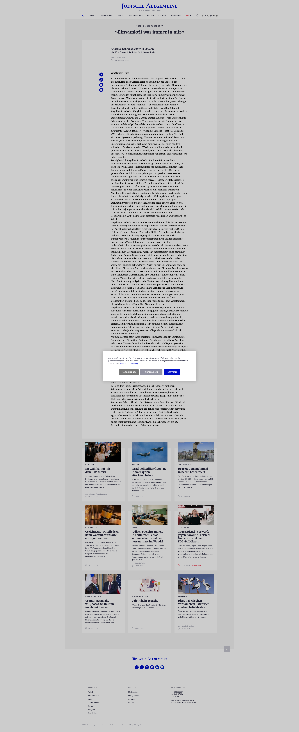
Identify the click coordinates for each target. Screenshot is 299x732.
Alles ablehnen (129, 372)
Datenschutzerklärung (129, 363)
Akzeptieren (172, 372)
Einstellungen (151, 372)
